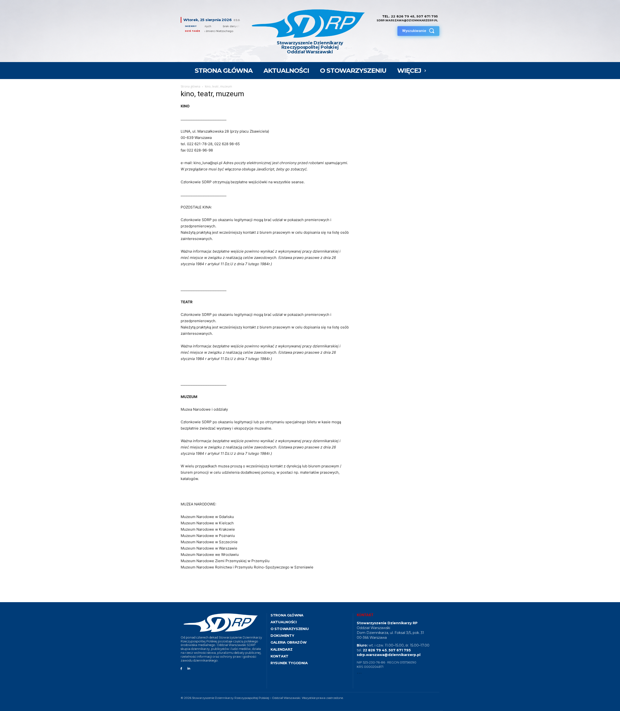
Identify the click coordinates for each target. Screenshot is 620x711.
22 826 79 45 (402, 16)
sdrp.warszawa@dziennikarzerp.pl (388, 655)
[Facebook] (181, 668)
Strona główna (190, 86)
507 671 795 (427, 16)
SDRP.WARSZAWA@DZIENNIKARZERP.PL (407, 20)
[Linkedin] (188, 668)
